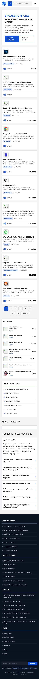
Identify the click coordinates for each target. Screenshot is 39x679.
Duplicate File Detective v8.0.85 (15, 263)
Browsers (7, 115)
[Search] (10, 3)
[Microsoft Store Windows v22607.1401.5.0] (19, 214)
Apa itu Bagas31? (20, 440)
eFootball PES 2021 (9, 577)
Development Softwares (12, 401)
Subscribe (32, 663)
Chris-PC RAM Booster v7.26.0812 (13, 560)
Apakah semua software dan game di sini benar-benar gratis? (19, 469)
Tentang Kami (7, 633)
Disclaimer (6, 645)
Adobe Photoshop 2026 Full (11, 538)
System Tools (8, 218)
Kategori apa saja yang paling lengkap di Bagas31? (19, 498)
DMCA (5, 649)
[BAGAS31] (4, 3)
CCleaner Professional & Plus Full (13, 534)
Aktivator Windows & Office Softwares (16, 389)
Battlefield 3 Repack (9, 564)
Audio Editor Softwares (12, 393)
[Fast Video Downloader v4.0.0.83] (19, 292)
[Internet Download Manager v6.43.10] (19, 85)
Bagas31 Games (25, 39)
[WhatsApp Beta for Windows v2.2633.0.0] (19, 240)
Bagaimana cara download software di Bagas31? (19, 477)
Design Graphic (8, 63)
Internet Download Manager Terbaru (14, 526)
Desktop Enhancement (10, 270)
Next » (25, 313)
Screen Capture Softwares (13, 405)
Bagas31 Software (10, 39)
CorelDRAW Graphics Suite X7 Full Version (15, 530)
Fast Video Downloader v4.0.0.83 (15, 289)
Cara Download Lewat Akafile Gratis (14, 605)
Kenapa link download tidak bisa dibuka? (19, 483)
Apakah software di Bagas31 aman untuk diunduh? (19, 461)
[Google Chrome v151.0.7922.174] (19, 137)
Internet (6, 244)
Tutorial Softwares (10, 409)
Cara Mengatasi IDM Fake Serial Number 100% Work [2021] (19, 622)
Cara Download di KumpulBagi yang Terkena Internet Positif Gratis (19, 596)
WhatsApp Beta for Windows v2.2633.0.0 (18, 237)
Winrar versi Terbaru (9, 542)
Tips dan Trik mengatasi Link (11, 601)
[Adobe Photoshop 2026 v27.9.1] (19, 59)
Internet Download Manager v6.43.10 (17, 82)
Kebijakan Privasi (8, 637)
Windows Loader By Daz (10, 550)
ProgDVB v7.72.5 (9, 185)
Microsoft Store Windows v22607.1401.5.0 (19, 211)
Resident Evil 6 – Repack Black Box (13, 581)
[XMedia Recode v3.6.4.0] (19, 163)
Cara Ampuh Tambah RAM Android (13, 609)
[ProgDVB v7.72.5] (19, 188)
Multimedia (7, 167)
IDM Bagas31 (7, 89)
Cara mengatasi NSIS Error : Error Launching (16, 613)
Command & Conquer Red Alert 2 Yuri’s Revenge (17, 572)
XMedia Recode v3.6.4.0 (12, 160)
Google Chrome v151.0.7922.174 (15, 134)
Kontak (5, 653)
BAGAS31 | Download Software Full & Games (25, 668)
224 (18, 313)
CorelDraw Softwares (11, 397)
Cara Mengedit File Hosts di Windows (14, 617)
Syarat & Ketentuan (9, 641)
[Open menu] (35, 3)
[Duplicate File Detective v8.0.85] (19, 266)
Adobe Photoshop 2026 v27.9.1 (14, 56)
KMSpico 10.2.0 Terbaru (10, 546)
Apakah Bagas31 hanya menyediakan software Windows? (19, 506)
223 (12, 313)
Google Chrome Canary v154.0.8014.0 (17, 108)
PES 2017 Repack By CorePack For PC (14, 585)
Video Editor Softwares (12, 413)
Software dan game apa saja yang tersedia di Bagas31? (19, 490)
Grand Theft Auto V (9, 569)
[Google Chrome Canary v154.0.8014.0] (19, 111)
